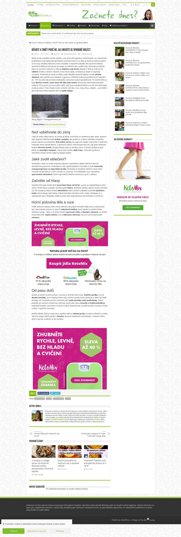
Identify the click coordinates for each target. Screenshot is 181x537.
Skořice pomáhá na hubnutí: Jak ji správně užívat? (68, 463)
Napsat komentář (70, 54)
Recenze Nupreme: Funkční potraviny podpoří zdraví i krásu (137, 123)
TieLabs (143, 520)
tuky (68, 399)
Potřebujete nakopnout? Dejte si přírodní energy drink (93, 434)
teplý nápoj (58, 399)
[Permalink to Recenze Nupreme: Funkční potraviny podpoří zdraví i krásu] (119, 126)
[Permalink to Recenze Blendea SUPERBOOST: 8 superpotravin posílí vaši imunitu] (119, 64)
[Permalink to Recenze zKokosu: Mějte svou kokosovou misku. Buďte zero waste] (119, 76)
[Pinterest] (136, 4)
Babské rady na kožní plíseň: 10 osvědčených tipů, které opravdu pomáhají (67, 33)
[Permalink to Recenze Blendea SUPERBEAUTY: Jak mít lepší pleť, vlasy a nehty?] (119, 51)
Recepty (83, 25)
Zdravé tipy (95, 25)
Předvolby (60, 531)
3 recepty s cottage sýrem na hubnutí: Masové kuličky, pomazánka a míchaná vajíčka (42, 466)
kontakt (96, 419)
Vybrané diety (86, 5)
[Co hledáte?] (153, 5)
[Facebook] (133, 4)
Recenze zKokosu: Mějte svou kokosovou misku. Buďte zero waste (137, 75)
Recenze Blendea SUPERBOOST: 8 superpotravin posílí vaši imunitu (137, 62)
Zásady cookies (114, 5)
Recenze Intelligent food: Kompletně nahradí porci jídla (137, 99)
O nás (124, 5)
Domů (33, 42)
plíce (49, 399)
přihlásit (85, 489)
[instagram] (138, 4)
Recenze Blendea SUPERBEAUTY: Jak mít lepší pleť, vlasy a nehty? (136, 50)
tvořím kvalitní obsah (60, 419)
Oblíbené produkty (119, 25)
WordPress (125, 520)
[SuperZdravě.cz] (39, 14)
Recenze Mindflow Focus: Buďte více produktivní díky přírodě (136, 112)
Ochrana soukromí (99, 5)
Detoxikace (59, 25)
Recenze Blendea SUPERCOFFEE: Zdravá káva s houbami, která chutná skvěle (137, 87)
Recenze (34, 25)
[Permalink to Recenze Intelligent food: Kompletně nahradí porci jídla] (119, 101)
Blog (105, 25)
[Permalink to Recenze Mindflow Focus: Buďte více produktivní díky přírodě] (119, 113)
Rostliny (72, 25)
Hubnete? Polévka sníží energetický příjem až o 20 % (95, 463)
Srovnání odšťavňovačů (70, 5)
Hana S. (36, 54)
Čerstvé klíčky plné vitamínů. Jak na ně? (46, 434)
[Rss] (131, 4)
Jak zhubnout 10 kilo (53, 5)
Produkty (40, 5)
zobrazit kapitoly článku (54, 124)
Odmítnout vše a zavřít (36, 531)
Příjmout (13, 531)
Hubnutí (46, 25)
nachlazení (40, 399)
